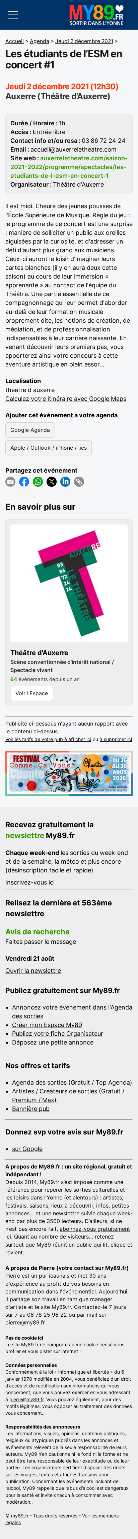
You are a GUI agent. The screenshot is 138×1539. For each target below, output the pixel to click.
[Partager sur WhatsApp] (38, 482)
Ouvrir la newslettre (33, 970)
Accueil (14, 41)
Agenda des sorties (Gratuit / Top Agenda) (72, 1082)
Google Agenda (30, 429)
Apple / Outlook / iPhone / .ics (48, 447)
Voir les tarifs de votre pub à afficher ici (48, 739)
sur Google (27, 1148)
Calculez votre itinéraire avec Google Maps (65, 398)
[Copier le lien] (79, 482)
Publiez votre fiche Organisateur (57, 1033)
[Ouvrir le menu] (13, 15)
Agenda (39, 41)
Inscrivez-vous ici (30, 882)
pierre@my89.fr (25, 1322)
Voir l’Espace (31, 693)
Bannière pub (31, 1108)
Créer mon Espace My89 (47, 1024)
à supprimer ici (116, 739)
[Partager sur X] (52, 482)
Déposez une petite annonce (52, 1042)
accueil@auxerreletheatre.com (73, 149)
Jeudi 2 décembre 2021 (84, 41)
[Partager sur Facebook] (24, 482)
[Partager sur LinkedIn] (65, 482)
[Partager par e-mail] (10, 482)
